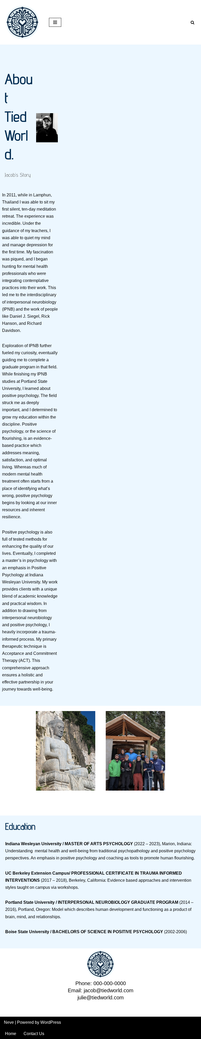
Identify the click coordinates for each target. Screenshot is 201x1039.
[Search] (192, 22)
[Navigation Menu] (55, 22)
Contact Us (34, 1033)
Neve (9, 1022)
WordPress (50, 1022)
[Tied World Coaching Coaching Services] (22, 22)
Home (10, 1033)
